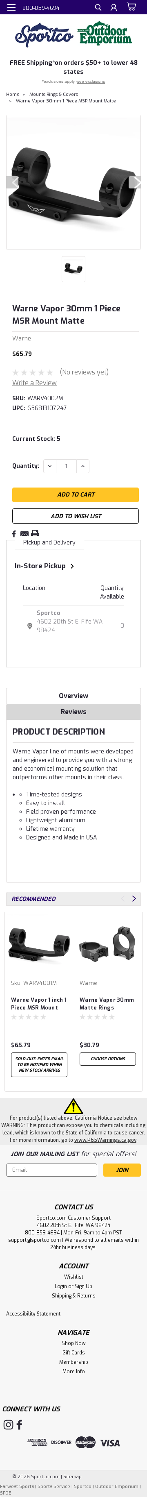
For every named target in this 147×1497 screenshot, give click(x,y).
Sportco (48, 613)
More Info (73, 1371)
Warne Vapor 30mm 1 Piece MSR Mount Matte (66, 101)
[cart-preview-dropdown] (130, 7)
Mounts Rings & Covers (53, 94)
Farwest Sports (17, 1486)
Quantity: (25, 466)
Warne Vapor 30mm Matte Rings (107, 1003)
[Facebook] (14, 534)
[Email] (24, 534)
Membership (73, 1362)
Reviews (74, 712)
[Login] (113, 8)
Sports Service (54, 1486)
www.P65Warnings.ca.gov (105, 1140)
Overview (73, 696)
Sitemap (72, 1477)
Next (135, 182)
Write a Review (34, 383)
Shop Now (74, 1343)
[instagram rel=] (8, 1425)
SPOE (5, 1493)
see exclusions (91, 81)
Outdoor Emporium (116, 1486)
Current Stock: (36, 439)
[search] (98, 8)
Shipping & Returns (74, 1296)
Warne (88, 983)
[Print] (35, 534)
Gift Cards (73, 1353)
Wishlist (73, 1277)
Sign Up (83, 1286)
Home (13, 94)
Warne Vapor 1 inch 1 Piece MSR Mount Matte (39, 1004)
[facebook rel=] (19, 1425)
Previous (12, 182)
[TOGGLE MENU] (11, 7)
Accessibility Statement (33, 1314)
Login (61, 1286)
